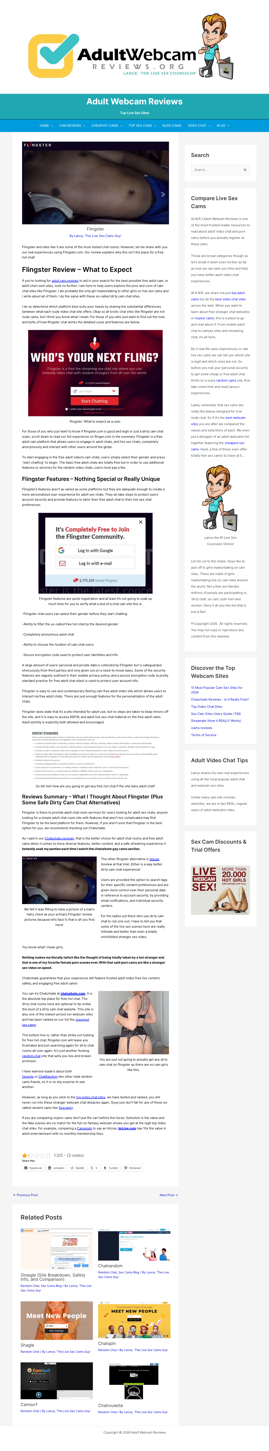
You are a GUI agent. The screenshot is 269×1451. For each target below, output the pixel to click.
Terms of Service (203, 735)
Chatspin (107, 1343)
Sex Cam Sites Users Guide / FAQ (216, 714)
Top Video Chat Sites (206, 707)
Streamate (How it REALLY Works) (216, 721)
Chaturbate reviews (59, 838)
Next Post (169, 1195)
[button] (51, 125)
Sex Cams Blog (51, 1285)
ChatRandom (48, 1077)
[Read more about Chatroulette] (134, 1381)
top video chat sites (90, 1097)
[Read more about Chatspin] (134, 1320)
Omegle (28, 1077)
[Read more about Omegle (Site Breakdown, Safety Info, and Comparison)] (57, 1249)
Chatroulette (110, 1405)
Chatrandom (110, 1265)
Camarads (84, 1128)
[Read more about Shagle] (57, 1320)
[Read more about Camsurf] (57, 1381)
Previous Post (25, 1195)
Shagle (27, 1345)
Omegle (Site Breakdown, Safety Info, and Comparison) (53, 1277)
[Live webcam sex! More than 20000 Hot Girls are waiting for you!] (220, 890)
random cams (226, 380)
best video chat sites (230, 299)
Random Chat (30, 1285)
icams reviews (201, 728)
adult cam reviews (65, 281)
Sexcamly (66, 1108)
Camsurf (29, 1404)
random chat (31, 1056)
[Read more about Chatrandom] (134, 1244)
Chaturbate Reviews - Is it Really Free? (220, 699)
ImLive (154, 859)
